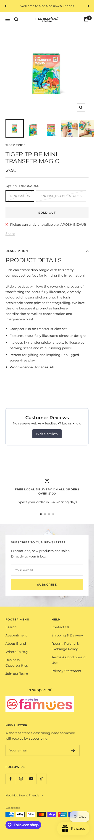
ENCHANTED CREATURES (61, 196)
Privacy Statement (66, 671)
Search (10, 627)
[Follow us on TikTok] (41, 779)
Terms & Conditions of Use (69, 660)
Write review (47, 434)
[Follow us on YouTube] (31, 779)
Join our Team (16, 674)
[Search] (16, 19)
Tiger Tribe (15, 145)
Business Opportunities (16, 662)
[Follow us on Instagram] (21, 779)
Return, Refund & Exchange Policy (65, 646)
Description (16, 251)
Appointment (16, 635)
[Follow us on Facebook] (10, 779)
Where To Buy (16, 652)
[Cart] (86, 19)
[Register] (73, 750)
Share (10, 234)
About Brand (15, 643)
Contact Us (60, 627)
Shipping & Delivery (67, 635)
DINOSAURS (20, 196)
